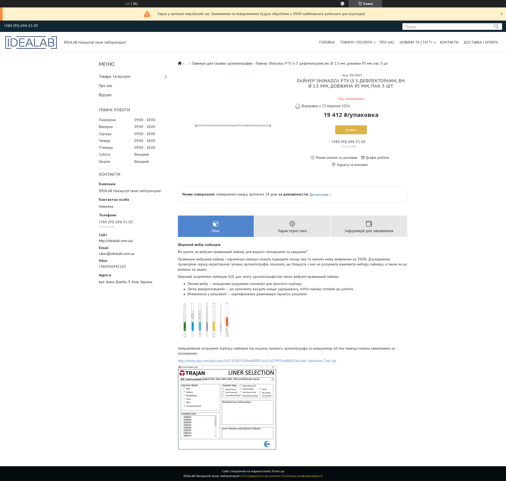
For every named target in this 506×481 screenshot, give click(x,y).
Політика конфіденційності (303, 476)
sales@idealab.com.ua (116, 253)
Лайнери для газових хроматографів (222, 63)
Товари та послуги (114, 76)
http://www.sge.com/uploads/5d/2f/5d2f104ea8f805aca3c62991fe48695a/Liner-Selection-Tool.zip (257, 360)
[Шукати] (496, 26)
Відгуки (105, 94)
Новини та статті (416, 42)
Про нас (387, 42)
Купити (351, 129)
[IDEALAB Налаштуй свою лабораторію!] (31, 42)
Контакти (449, 42)
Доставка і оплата (481, 42)
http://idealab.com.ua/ (116, 240)
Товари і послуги (356, 42)
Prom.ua (278, 471)
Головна (327, 42)
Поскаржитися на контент (261, 476)
